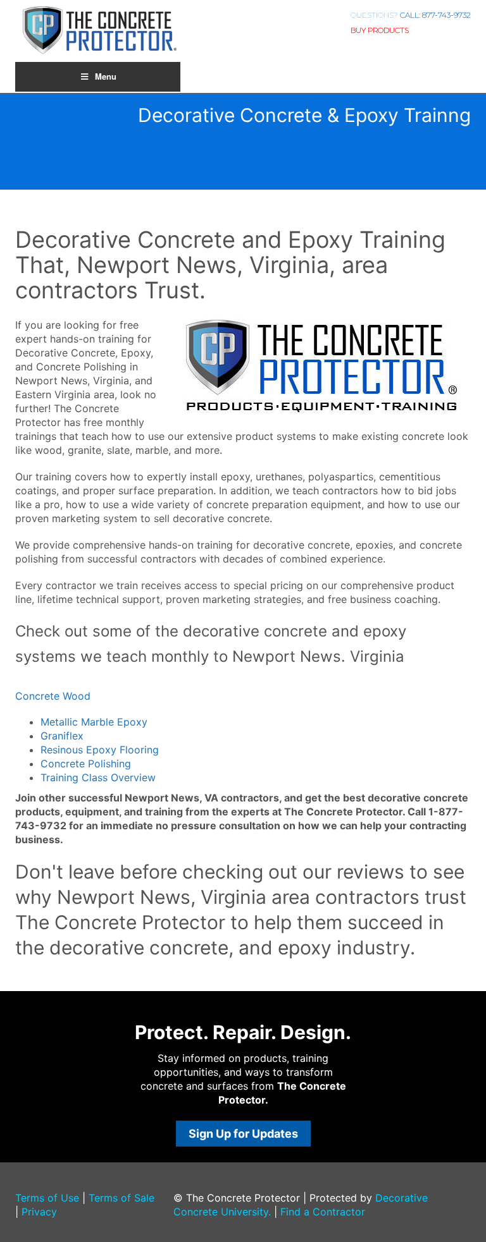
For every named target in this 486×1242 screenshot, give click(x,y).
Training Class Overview (98, 777)
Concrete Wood (52, 696)
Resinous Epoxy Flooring (99, 749)
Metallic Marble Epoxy (93, 721)
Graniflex (62, 735)
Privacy (39, 1211)
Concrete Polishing (85, 763)
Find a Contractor (322, 1211)
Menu (105, 76)
